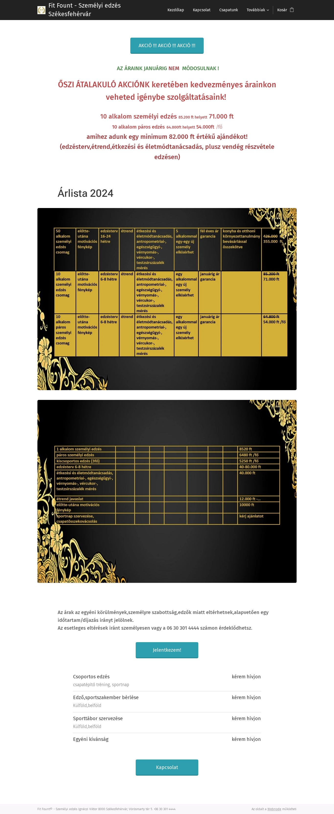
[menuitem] (176, 10)
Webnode (274, 809)
